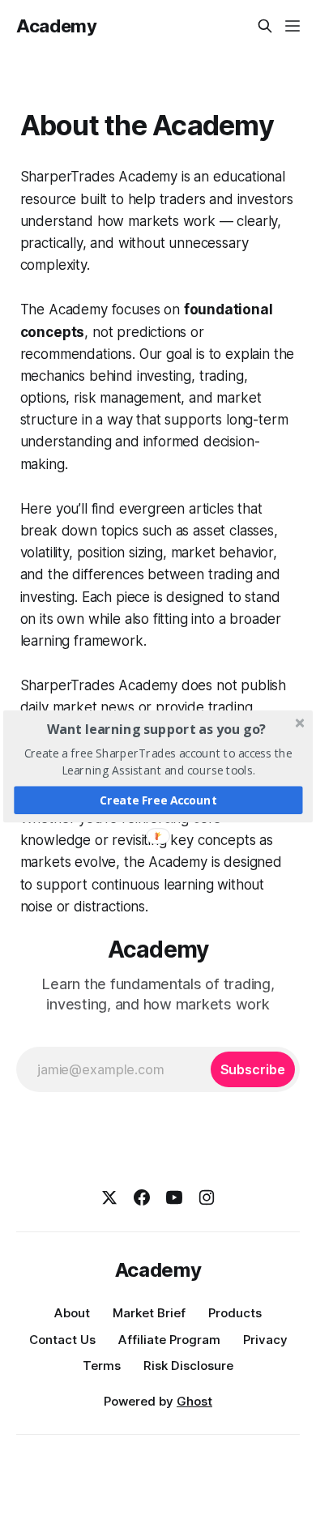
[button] (156, 728)
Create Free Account (158, 799)
